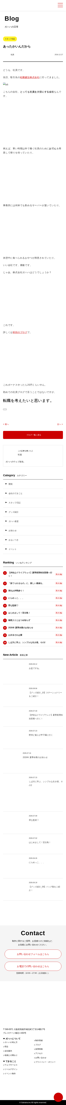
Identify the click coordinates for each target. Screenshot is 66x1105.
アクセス (39, 1053)
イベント (13, 549)
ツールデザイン (11, 1069)
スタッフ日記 (15, 503)
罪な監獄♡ (13, 605)
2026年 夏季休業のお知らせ (20, 627)
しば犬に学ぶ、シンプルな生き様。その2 (26, 642)
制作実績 (39, 1040)
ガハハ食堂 (14, 521)
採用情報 (39, 1049)
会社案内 (8, 1051)
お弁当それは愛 (15, 635)
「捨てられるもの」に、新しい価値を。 (26, 583)
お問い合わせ (40, 1058)
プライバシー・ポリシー (45, 1062)
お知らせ (13, 530)
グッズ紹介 (14, 512)
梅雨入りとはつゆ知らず (19, 620)
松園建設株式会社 (29, 77)
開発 (11, 484)
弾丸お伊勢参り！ (16, 590)
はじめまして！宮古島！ (19, 613)
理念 (6, 1047)
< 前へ (6, 424)
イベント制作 (10, 1073)
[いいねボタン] (5, 409)
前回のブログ (20, 332)
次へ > (60, 424)
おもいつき (14, 540)
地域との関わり (11, 1055)
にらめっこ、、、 (16, 598)
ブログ (38, 1045)
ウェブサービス (11, 1065)
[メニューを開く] (60, 5)
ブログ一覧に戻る (33, 435)
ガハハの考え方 (11, 1042)
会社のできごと (16, 493)
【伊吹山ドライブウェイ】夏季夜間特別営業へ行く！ (30, 574)
